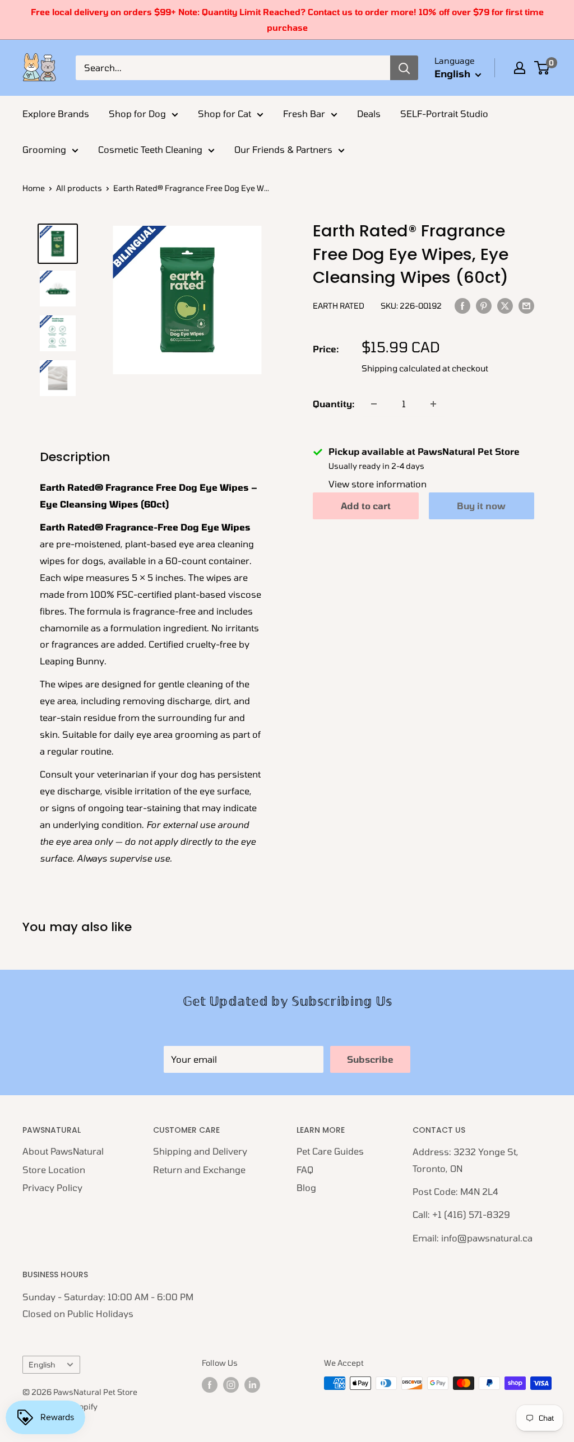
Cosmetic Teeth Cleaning (150, 149)
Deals (369, 113)
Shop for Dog (137, 113)
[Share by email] (526, 305)
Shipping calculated (401, 368)
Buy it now (481, 505)
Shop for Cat (224, 113)
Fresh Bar (304, 113)
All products (79, 188)
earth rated (338, 305)
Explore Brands (55, 113)
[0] (542, 68)
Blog (306, 1187)
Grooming (44, 149)
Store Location (53, 1169)
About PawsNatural (63, 1151)
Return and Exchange (199, 1169)
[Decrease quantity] (374, 404)
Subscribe (370, 1059)
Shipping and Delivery (200, 1151)
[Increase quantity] (433, 404)
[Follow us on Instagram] (231, 1384)
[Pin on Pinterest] (484, 305)
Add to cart (366, 505)
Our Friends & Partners (283, 149)
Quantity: (334, 403)
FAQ (305, 1169)
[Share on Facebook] (462, 305)
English (42, 1364)
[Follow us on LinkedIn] (252, 1384)
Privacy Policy (52, 1187)
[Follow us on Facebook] (209, 1384)
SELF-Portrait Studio (444, 113)
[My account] (519, 68)
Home (33, 188)
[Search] (404, 67)
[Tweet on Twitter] (505, 305)
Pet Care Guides (330, 1151)
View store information (377, 483)
